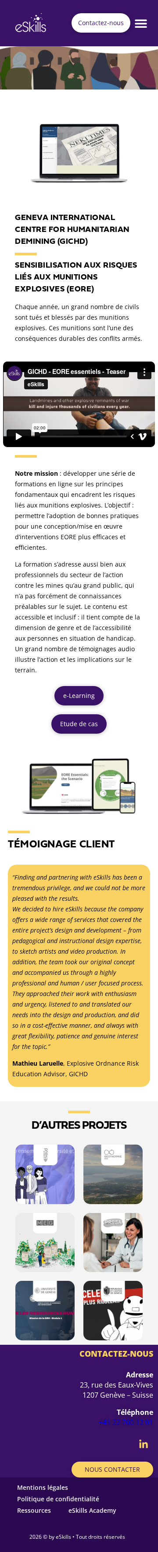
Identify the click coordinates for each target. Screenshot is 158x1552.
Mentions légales (42, 1487)
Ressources (34, 1510)
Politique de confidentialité (58, 1499)
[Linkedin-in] (143, 1444)
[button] (141, 23)
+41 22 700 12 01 (126, 1422)
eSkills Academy (92, 1510)
